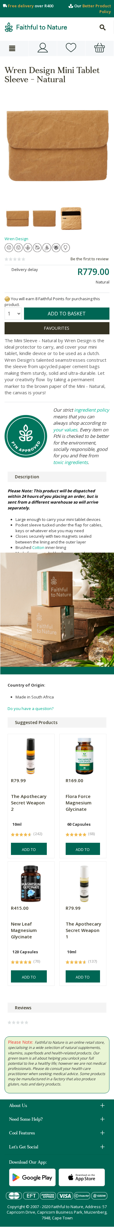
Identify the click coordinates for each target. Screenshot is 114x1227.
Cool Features (22, 1133)
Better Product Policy (96, 8)
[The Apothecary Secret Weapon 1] (84, 882)
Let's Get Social (23, 1147)
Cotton (38, 547)
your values (65, 430)
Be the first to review (90, 259)
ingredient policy (91, 410)
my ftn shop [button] (71, 48)
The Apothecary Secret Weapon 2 (29, 802)
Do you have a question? (31, 708)
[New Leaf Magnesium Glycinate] (30, 882)
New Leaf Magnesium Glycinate (24, 930)
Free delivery (21, 6)
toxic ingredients (70, 462)
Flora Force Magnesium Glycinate (79, 802)
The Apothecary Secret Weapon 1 (83, 930)
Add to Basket (29, 851)
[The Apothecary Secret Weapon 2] (30, 754)
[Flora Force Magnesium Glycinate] (84, 754)
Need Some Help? (26, 1120)
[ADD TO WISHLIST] (57, 328)
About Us (18, 1106)
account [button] (43, 48)
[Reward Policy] (7, 298)
